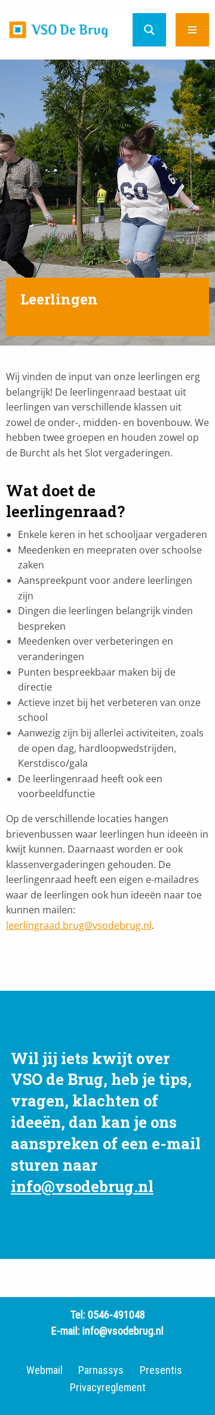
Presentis (161, 1370)
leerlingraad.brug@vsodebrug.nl (79, 925)
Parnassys (101, 1370)
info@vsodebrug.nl (82, 1186)
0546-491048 (116, 1314)
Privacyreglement (108, 1387)
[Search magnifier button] (149, 29)
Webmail (44, 1370)
